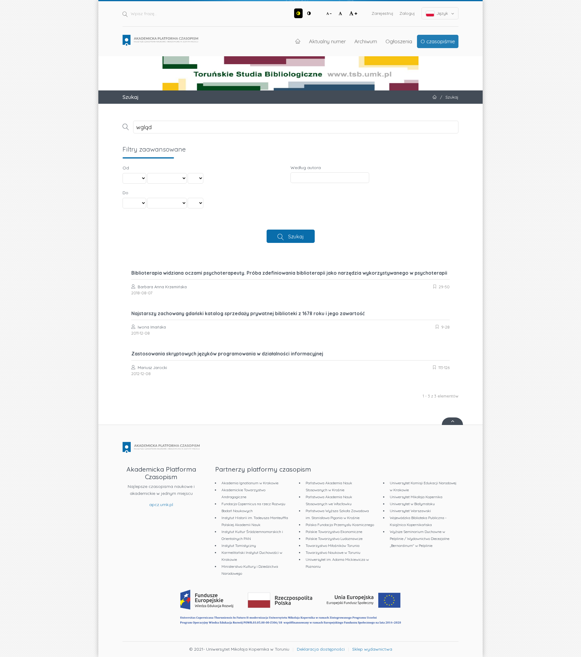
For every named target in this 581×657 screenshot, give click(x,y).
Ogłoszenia (399, 41)
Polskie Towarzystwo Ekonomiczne (334, 531)
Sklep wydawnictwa (372, 649)
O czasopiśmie (438, 41)
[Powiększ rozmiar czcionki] (353, 13)
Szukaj (296, 236)
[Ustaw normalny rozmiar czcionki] (340, 13)
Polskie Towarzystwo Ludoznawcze (334, 538)
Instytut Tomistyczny (239, 545)
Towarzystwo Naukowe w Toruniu (333, 552)
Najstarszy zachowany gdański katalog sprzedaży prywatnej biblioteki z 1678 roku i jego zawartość (248, 313)
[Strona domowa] (160, 40)
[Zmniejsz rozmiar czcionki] (329, 13)
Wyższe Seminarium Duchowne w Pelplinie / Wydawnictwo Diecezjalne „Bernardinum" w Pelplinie (419, 538)
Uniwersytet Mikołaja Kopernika (416, 497)
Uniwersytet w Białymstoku (412, 504)
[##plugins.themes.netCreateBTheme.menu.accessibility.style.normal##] (309, 13)
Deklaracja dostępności (321, 649)
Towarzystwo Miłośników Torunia (332, 545)
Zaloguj (407, 13)
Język (442, 13)
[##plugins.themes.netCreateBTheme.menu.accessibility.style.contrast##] (298, 13)
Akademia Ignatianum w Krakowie (250, 483)
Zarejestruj (382, 13)
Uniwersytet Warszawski (410, 510)
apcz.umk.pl (161, 504)
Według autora (305, 167)
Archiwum (365, 41)
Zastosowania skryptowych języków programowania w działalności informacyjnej (227, 354)
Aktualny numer (327, 41)
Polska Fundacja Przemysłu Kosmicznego (340, 524)
